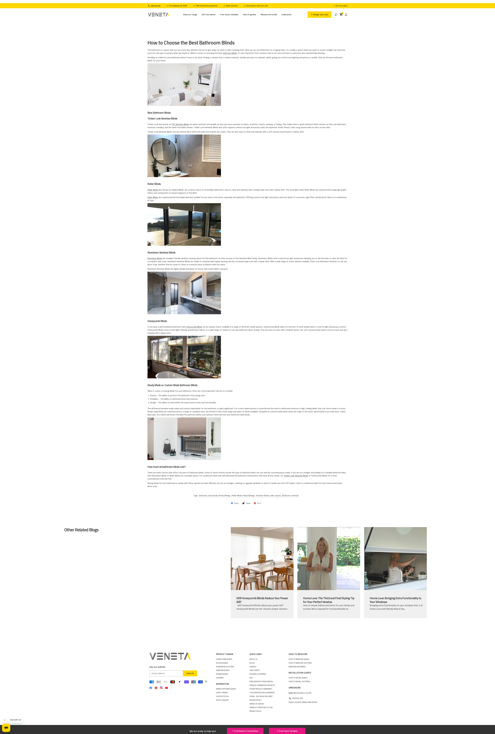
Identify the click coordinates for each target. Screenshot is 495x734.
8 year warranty (231, 5)
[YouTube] (166, 688)
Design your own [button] (320, 14)
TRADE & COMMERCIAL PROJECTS (262, 685)
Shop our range (190, 14)
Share (236, 503)
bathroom (203, 495)
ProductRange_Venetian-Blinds (256, 495)
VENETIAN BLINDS (223, 670)
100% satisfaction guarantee (206, 5)
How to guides (249, 14)
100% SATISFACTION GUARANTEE (262, 692)
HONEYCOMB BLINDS (224, 659)
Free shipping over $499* (177, 5)
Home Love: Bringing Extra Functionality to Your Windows (395, 600)
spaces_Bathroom (283, 495)
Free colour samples (229, 14)
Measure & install (269, 14)
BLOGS (252, 663)
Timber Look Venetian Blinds (296, 475)
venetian (295, 495)
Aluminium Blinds (154, 258)
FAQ (251, 677)
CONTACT (252, 666)
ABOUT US (253, 659)
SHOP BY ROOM (222, 696)
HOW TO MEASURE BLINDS (299, 659)
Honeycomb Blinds (194, 326)
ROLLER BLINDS (222, 663)
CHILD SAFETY (254, 670)
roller (272, 495)
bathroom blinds (230, 53)
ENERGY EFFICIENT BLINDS (226, 688)
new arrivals (213, 495)
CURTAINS (220, 677)
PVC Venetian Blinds (180, 124)
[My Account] (346, 14)
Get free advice (208, 14)
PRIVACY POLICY (255, 711)
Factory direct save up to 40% (257, 5)
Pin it (259, 503)
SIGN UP (190, 673)
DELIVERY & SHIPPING (257, 674)
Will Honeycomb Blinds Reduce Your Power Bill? (262, 600)
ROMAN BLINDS (222, 674)
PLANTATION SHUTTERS (225, 666)
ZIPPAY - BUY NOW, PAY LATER (260, 696)
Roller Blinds (152, 189)
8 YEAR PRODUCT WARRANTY (260, 688)
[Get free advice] (341, 6)
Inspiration (287, 14)
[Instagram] (161, 688)
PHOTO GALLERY (222, 700)
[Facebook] (150, 688)
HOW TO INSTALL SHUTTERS (299, 681)
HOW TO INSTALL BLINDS (298, 677)
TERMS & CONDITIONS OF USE (261, 707)
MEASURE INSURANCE (297, 666)
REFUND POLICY (255, 700)
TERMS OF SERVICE (256, 703)
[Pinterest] (156, 688)
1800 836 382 (155, 6)
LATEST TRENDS (222, 692)
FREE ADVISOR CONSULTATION (261, 681)
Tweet (248, 503)
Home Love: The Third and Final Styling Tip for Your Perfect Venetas (328, 600)
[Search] (335, 14)
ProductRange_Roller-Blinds (230, 495)
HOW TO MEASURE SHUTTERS (300, 663)
